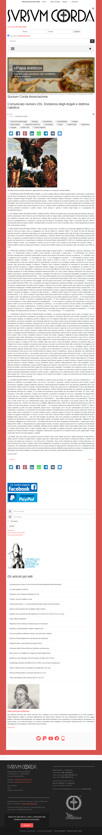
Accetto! (27, 825)
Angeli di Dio (85, 124)
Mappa (64, 2)
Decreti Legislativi (60, 831)
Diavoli (60, 124)
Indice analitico (55, 2)
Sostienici (75, 2)
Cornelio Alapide (62, 121)
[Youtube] (51, 740)
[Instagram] (63, 740)
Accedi (11, 526)
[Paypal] (44, 740)
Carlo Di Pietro (47, 121)
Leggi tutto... (11, 727)
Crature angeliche (39, 127)
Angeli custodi (72, 124)
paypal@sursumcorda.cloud (22, 782)
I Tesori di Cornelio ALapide (18, 121)
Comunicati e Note (21, 116)
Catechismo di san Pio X (32, 124)
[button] (94, 114)
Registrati (10, 530)
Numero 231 (25, 127)
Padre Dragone (15, 124)
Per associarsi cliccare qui (29, 803)
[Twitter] (38, 740)
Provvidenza (49, 124)
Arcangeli (13, 127)
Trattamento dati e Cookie (74, 831)
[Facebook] (57, 740)
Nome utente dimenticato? (16, 533)
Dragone (75, 121)
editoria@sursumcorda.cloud (23, 779)
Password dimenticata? (15, 535)
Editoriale (35, 121)
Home (44, 2)
